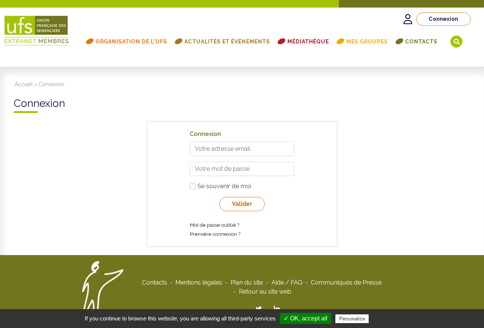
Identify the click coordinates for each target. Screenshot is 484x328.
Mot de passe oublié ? (214, 225)
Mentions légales (198, 282)
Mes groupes (367, 42)
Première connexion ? (215, 234)
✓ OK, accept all (305, 318)
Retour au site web (265, 291)
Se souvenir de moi (223, 186)
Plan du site (247, 282)
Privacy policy (388, 319)
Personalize (352, 319)
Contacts (421, 42)
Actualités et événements (227, 42)
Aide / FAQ (286, 282)
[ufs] (36, 27)
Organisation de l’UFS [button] (131, 42)
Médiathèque (308, 42)
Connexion (443, 19)
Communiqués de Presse (346, 282)
